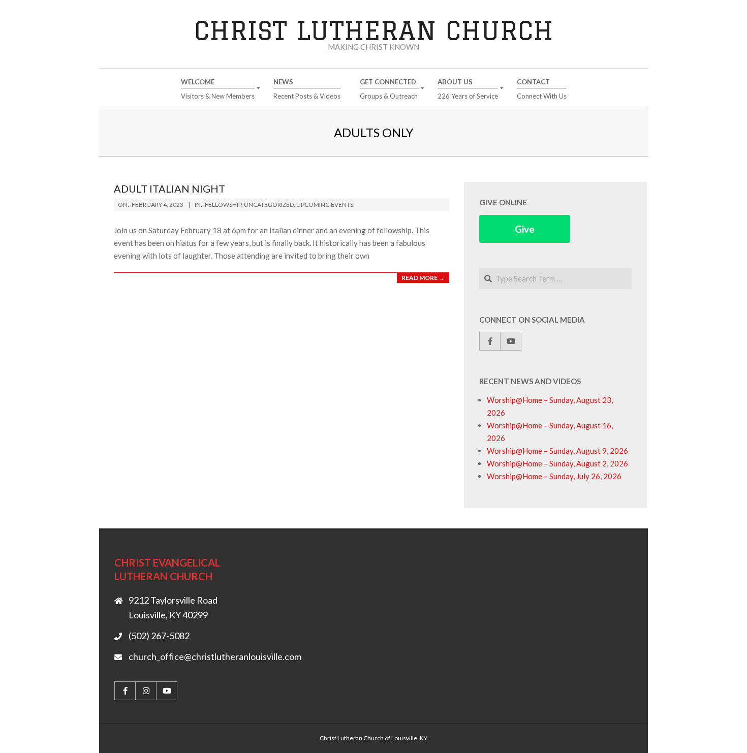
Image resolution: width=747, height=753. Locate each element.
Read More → (423, 277)
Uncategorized (269, 204)
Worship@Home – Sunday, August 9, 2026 (557, 450)
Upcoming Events (324, 204)
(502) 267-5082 (159, 635)
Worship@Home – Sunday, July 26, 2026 (554, 476)
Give (525, 229)
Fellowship (223, 204)
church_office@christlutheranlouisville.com (215, 656)
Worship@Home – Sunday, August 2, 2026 (557, 463)
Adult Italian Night (169, 188)
